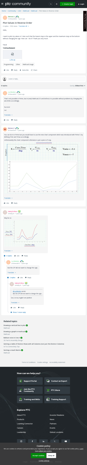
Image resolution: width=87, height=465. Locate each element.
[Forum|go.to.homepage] (18, 4)
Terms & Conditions (29, 362)
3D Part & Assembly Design (13, 340)
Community (12, 11)
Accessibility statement (57, 362)
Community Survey (85, 21)
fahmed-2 (11, 17)
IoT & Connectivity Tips (12, 347)
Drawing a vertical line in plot (14, 325)
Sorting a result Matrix (12, 350)
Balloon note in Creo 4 (12, 338)
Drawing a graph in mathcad (14, 331)
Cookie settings (42, 362)
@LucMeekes (17, 291)
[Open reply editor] (43, 78)
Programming (8, 64)
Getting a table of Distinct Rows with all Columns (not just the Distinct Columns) (34, 344)
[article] (43, 106)
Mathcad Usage (28, 64)
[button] (2, 4)
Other (18, 64)
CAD (19, 11)
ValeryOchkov (12, 211)
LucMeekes (12, 92)
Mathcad (26, 11)
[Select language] (57, 4)
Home (4, 11)
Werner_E (11, 128)
